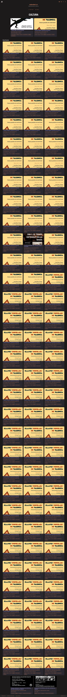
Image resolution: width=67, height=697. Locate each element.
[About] (59, 2)
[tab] (30, 9)
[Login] (65, 2)
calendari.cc (33, 4)
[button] (10, 696)
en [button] (63, 1)
